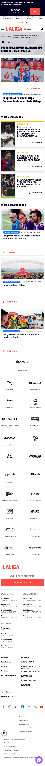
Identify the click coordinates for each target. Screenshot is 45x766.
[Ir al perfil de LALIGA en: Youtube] (41, 707)
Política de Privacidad (11, 750)
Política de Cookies (10, 754)
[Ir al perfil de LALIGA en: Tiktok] (29, 707)
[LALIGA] (14, 29)
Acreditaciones (24, 724)
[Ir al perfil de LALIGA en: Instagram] (10, 707)
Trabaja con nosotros (26, 728)
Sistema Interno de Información (14, 739)
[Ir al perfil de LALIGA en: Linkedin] (22, 707)
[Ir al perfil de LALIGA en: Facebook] (3, 707)
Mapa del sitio (23, 720)
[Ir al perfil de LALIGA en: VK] (35, 707)
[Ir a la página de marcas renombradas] (9, 733)
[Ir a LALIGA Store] (22, 22)
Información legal (10, 746)
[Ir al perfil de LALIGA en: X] (16, 707)
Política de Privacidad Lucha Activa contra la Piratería (22, 757)
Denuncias (22, 717)
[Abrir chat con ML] (39, 760)
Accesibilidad (8, 743)
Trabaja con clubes (25, 731)
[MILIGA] (41, 29)
